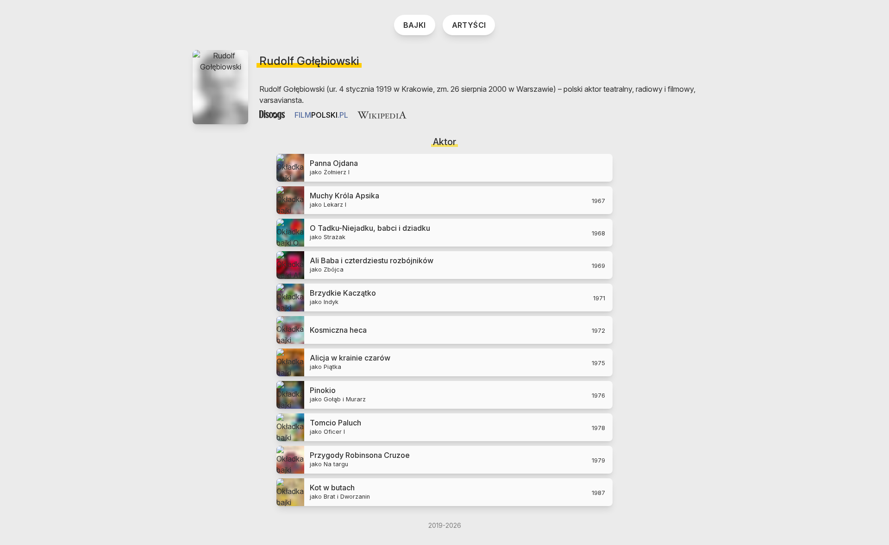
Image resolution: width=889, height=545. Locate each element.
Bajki (414, 25)
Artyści (469, 25)
